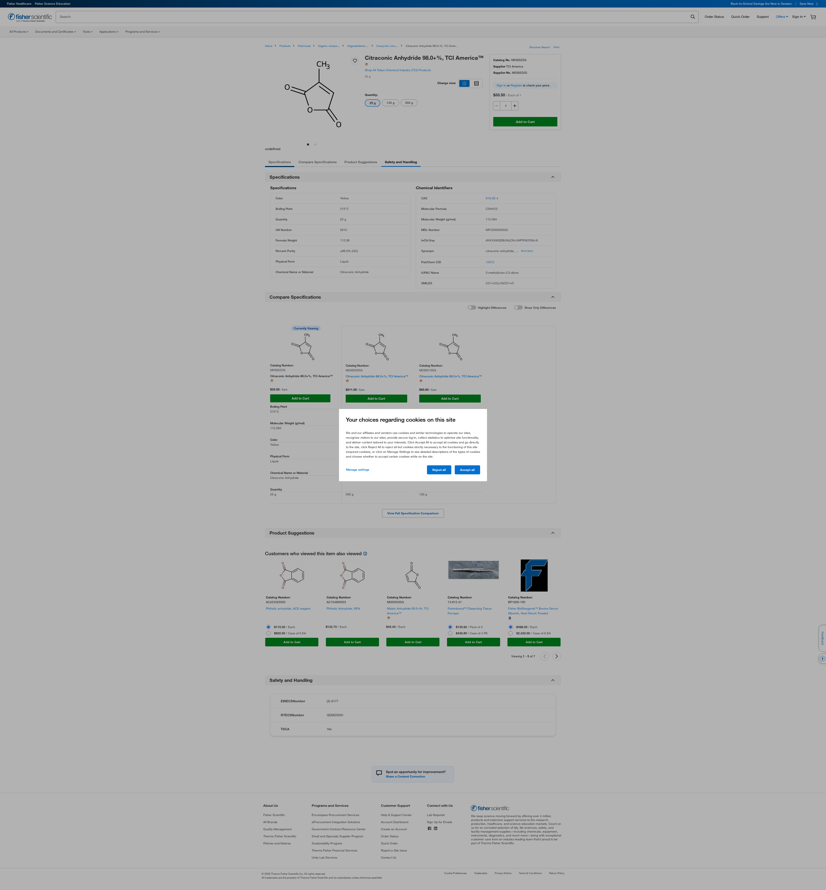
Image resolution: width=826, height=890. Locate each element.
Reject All (439, 470)
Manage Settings (357, 470)
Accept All (467, 470)
